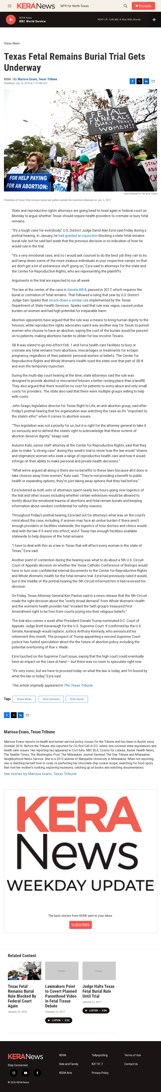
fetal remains (51, 699)
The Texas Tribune (78, 685)
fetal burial (77, 699)
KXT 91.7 (97, 1064)
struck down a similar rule (69, 300)
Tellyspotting (100, 1055)
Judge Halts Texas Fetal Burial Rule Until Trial (98, 991)
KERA (62, 1055)
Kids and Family (68, 1064)
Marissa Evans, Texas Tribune (37, 79)
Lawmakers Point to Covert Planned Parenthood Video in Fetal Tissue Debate (61, 996)
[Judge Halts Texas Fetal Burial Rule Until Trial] (99, 971)
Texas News (12, 43)
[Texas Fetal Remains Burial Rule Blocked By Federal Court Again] (24, 971)
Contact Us (131, 1064)
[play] (11, 19)
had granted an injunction (78, 236)
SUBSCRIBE (80, 924)
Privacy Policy (100, 1072)
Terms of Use (132, 1055)
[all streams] (155, 19)
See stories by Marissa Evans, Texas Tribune (40, 773)
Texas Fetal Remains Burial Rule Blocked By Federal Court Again (22, 996)
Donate (145, 6)
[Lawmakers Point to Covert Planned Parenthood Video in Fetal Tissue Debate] (62, 971)
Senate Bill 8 (76, 290)
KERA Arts (65, 1072)
